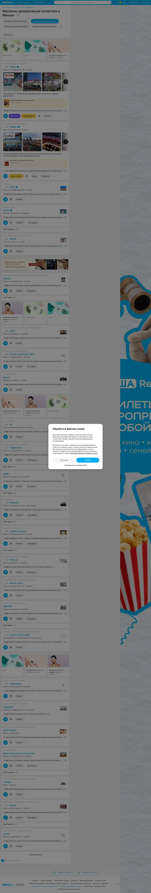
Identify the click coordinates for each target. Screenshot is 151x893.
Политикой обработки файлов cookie (83, 453)
